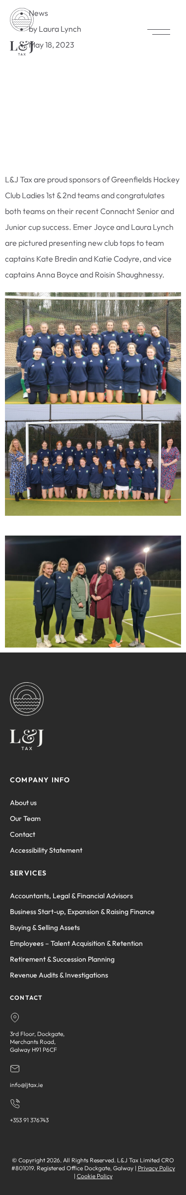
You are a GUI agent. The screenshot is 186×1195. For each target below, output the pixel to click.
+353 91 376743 (29, 1120)
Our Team (25, 818)
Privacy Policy (156, 1168)
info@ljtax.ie (26, 1084)
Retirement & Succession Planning (62, 959)
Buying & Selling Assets (45, 927)
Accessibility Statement (46, 850)
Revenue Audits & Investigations (59, 975)
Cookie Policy (95, 1176)
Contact (22, 834)
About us (23, 802)
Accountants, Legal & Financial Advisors (71, 895)
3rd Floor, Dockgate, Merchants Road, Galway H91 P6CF (37, 1041)
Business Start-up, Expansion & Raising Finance (82, 911)
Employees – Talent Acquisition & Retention (76, 943)
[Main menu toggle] (158, 32)
